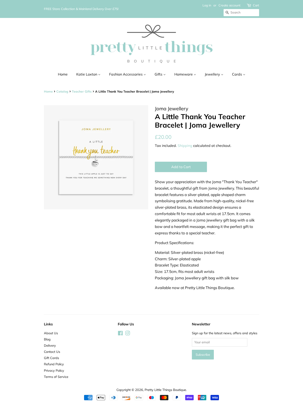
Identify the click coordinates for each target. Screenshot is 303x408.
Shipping (185, 145)
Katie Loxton (87, 74)
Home (63, 74)
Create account (229, 5)
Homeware (184, 74)
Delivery (50, 345)
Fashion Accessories (126, 74)
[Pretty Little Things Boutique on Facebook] (120, 334)
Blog (47, 339)
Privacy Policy (54, 370)
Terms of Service (56, 377)
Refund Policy (54, 364)
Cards (237, 74)
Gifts (159, 74)
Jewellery (213, 74)
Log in (207, 5)
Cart (256, 5)
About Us (51, 333)
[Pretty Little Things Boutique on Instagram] (127, 334)
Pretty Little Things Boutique (165, 390)
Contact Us (52, 352)
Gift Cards (51, 358)
